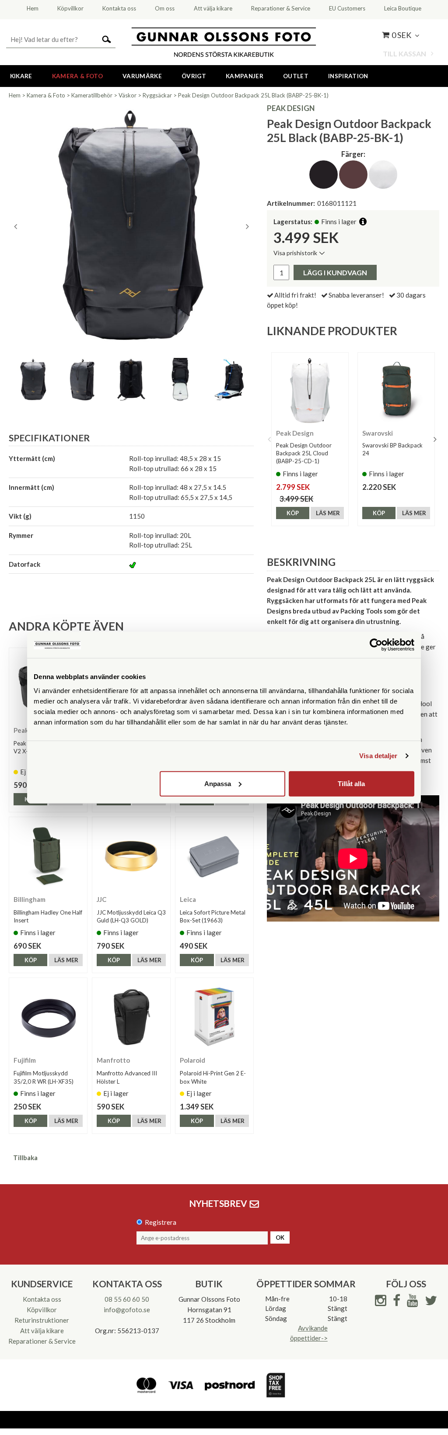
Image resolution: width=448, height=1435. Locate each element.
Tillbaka (25, 1157)
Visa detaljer (378, 755)
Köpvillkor (42, 1310)
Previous (15, 226)
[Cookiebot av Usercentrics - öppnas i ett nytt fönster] (376, 645)
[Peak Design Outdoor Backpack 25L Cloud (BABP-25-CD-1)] (310, 391)
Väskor (127, 95)
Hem (15, 95)
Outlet (295, 76)
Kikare (21, 76)
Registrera (160, 1222)
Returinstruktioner (41, 1320)
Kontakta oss (42, 1299)
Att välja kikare (42, 1330)
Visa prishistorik (295, 252)
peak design (291, 108)
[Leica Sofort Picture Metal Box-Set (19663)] (214, 856)
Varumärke (142, 76)
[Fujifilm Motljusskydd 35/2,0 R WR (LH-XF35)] (48, 1016)
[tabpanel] (131, 226)
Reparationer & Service (42, 1341)
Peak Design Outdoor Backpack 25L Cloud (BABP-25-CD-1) (304, 453)
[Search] (106, 38)
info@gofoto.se (127, 1310)
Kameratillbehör (91, 95)
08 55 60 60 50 (127, 1299)
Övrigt (194, 76)
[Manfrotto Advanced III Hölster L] (131, 1016)
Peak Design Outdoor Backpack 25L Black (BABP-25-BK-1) (253, 95)
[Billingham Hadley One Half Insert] (48, 856)
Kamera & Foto (77, 76)
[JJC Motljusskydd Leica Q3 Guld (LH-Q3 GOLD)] (131, 856)
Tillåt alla (351, 783)
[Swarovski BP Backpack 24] (396, 391)
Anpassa (217, 783)
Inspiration (348, 76)
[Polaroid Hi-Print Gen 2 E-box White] (214, 1016)
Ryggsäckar (157, 95)
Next (247, 226)
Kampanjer (244, 76)
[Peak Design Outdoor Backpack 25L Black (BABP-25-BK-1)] (131, 226)
